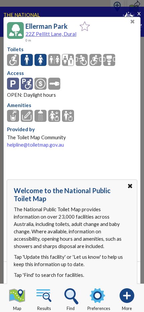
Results (44, 308)
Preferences (98, 308)
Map (17, 308)
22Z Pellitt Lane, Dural (50, 34)
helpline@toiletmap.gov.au (35, 145)
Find (71, 308)
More (127, 308)
